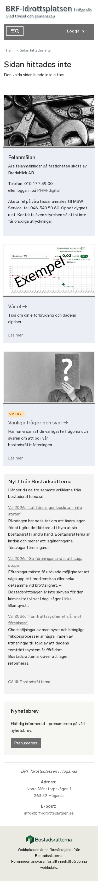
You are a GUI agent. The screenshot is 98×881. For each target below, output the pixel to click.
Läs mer (15, 335)
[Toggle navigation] (15, 31)
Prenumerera (26, 742)
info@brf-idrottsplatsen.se (49, 813)
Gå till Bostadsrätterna (29, 681)
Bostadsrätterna (48, 856)
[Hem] (50, 12)
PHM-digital (48, 190)
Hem (10, 50)
